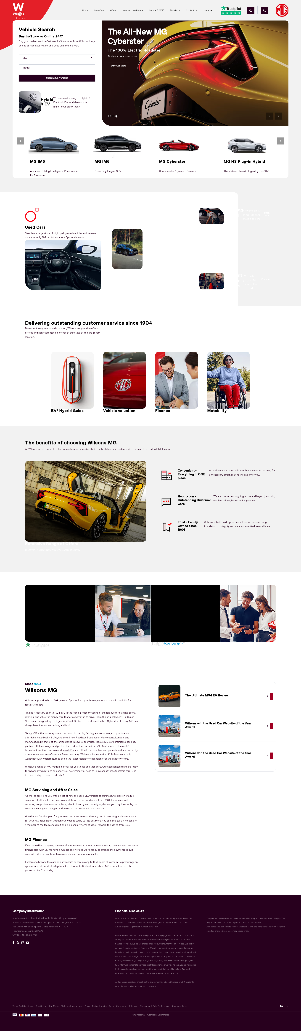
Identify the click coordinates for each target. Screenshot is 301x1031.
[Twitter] (18, 943)
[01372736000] (264, 10)
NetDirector (137, 1015)
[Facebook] (13, 943)
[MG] (282, 10)
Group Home (21, 18)
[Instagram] (23, 943)
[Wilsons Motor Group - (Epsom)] (18, 9)
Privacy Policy (91, 1006)
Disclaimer (145, 1006)
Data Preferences (161, 1006)
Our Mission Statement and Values (65, 1006)
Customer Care (179, 1006)
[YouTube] (27, 943)
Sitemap (133, 1006)
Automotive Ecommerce (158, 1015)
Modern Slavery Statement (114, 1006)
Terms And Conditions (23, 1006)
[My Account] (250, 10)
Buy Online (41, 1006)
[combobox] (57, 57)
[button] (86, 58)
